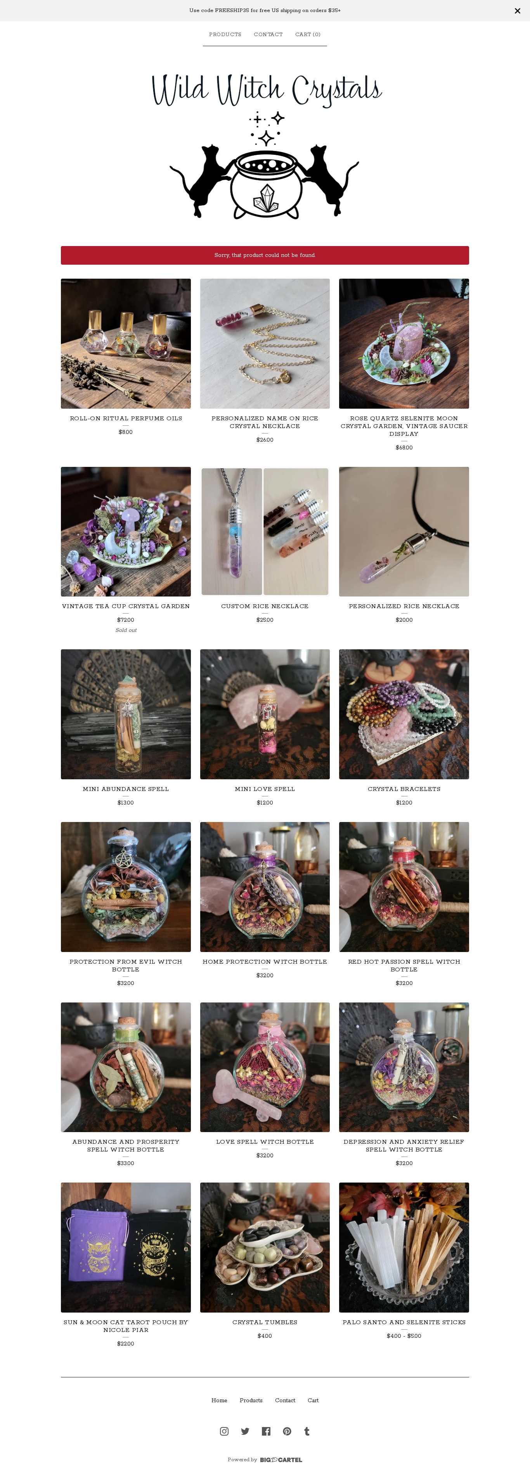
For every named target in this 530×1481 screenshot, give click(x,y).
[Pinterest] (287, 1431)
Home (219, 1400)
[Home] (265, 144)
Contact (268, 34)
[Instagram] (224, 1431)
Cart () (308, 34)
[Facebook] (266, 1431)
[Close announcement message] (517, 11)
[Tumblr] (307, 1431)
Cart (313, 1400)
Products (225, 34)
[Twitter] (245, 1431)
